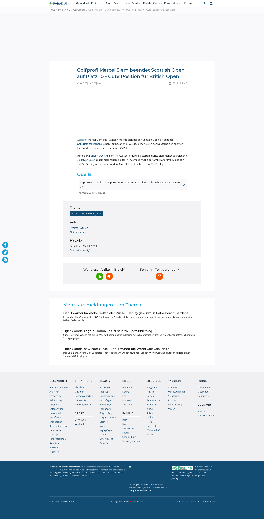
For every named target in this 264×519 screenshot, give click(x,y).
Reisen (150, 413)
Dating (125, 391)
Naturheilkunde (58, 438)
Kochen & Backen (84, 395)
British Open (97, 155)
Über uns (205, 405)
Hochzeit (126, 400)
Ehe (124, 395)
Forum (188, 3)
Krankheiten (56, 421)
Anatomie (55, 391)
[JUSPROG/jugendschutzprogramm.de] (182, 468)
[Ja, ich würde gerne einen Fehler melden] (159, 276)
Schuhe (103, 434)
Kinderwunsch (129, 428)
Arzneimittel (56, 395)
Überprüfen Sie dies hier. (140, 490)
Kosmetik (104, 421)
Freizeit (150, 391)
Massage (54, 434)
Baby (124, 419)
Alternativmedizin (59, 387)
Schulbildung (129, 436)
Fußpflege (104, 391)
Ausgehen (152, 387)
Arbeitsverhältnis (176, 391)
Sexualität (127, 404)
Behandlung (56, 400)
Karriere (157, 3)
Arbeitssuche (174, 387)
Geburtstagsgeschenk (89, 143)
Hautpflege (105, 408)
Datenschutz (195, 501)
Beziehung (127, 387)
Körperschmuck (107, 417)
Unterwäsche (106, 438)
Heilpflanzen (56, 417)
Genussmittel (153, 400)
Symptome (55, 443)
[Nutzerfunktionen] (211, 3)
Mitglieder (203, 391)
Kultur (150, 408)
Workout (79, 424)
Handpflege (105, 404)
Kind (124, 424)
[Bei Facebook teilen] (5, 245)
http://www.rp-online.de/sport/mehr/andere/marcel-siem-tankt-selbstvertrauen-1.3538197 (131, 184)
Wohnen (151, 434)
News (52, 9)
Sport (108, 3)
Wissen (171, 408)
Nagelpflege (105, 430)
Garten (150, 395)
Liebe (127, 3)
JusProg (175, 478)
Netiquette (203, 395)
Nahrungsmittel (83, 404)
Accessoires (105, 387)
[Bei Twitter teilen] (5, 252)
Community (204, 387)
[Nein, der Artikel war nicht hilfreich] (109, 276)
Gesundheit (82, 3)
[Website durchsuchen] (204, 3)
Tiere (149, 421)
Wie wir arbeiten (206, 415)
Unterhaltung (154, 426)
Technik (151, 417)
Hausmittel (55, 413)
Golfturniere (79, 9)
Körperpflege (106, 413)
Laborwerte (55, 430)
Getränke (80, 391)
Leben (125, 432)
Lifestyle (146, 3)
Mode (102, 426)
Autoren (202, 411)
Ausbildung (173, 395)
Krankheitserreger (59, 426)
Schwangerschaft (131, 441)
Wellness (54, 451)
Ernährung (97, 3)
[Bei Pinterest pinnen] (5, 260)
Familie (136, 3)
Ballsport (75, 213)
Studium (172, 400)
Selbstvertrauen (86, 159)
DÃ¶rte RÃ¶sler (79, 227)
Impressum (182, 501)
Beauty (118, 3)
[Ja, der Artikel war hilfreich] (99, 276)
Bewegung (80, 419)
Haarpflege (105, 400)
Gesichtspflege (107, 395)
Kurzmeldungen (173, 3)
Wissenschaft (153, 430)
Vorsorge (54, 447)
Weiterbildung (175, 404)
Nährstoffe (80, 400)
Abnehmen (80, 387)
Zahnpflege (105, 443)
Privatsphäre (209, 501)
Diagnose (54, 404)
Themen (62, 9)
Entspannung (56, 408)
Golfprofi (82, 139)
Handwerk (152, 404)
